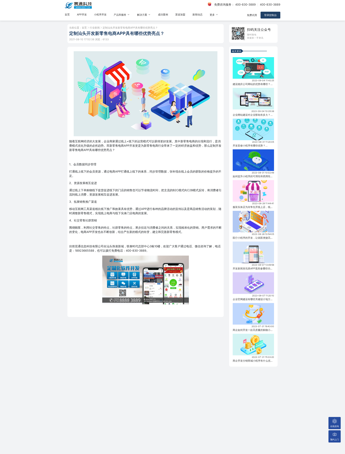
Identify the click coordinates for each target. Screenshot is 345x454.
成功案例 (163, 14)
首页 (67, 14)
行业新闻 (95, 27)
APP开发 (82, 14)
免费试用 (252, 15)
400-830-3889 (245, 4)
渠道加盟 (180, 14)
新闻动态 (197, 14)
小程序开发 (100, 14)
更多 (212, 14)
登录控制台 (270, 15)
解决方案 (142, 14)
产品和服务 (120, 14)
